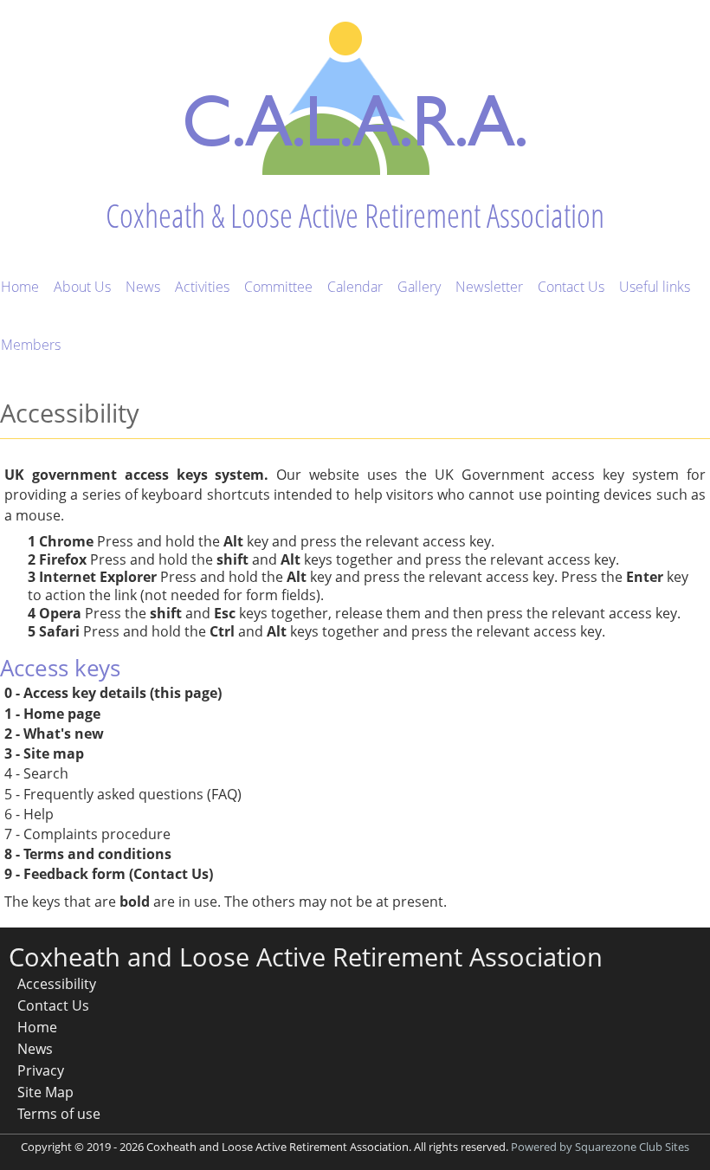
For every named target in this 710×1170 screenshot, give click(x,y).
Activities (202, 286)
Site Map (45, 1092)
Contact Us (571, 286)
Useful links (654, 286)
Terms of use (58, 1113)
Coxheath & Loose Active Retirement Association (355, 214)
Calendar (355, 286)
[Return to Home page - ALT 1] (355, 94)
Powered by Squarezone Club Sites (600, 1146)
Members (31, 344)
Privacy (40, 1070)
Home (20, 286)
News (143, 286)
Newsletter (489, 286)
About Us (82, 286)
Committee (278, 286)
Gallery (419, 286)
